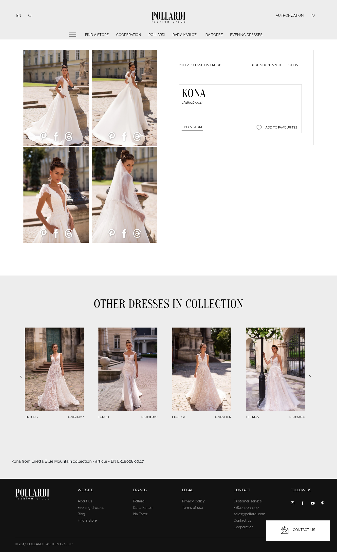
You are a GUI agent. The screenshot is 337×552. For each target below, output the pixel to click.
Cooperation (128, 35)
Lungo (103, 417)
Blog (81, 514)
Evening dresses (246, 35)
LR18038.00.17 (223, 417)
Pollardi (157, 35)
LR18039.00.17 (149, 417)
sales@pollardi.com (249, 514)
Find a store (97, 35)
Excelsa (178, 417)
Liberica (252, 417)
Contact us (242, 520)
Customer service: (248, 501)
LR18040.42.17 (76, 417)
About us (85, 501)
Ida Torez (214, 35)
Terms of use (192, 508)
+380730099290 (246, 508)
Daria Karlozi (184, 35)
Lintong (31, 417)
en (18, 16)
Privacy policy (193, 501)
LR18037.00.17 (297, 417)
